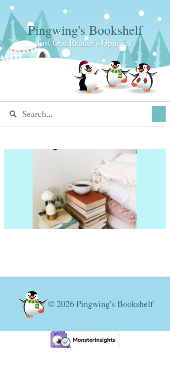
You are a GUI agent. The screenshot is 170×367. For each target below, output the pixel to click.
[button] (159, 114)
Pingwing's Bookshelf (85, 29)
